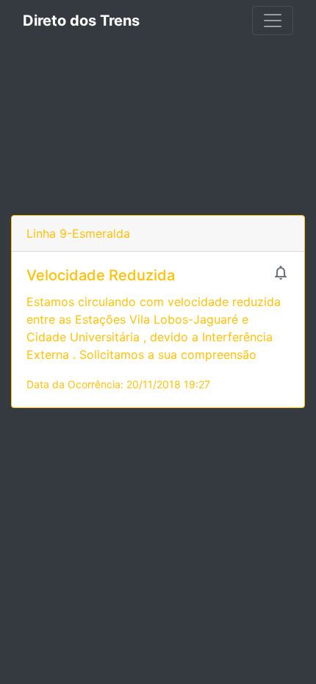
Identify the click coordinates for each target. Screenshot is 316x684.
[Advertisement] (158, 128)
